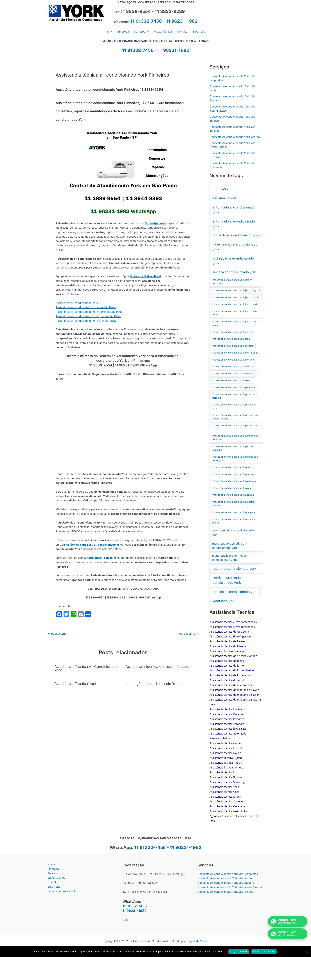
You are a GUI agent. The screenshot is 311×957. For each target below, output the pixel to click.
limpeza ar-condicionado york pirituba (233, 494)
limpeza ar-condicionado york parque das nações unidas (235, 417)
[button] (147, 31)
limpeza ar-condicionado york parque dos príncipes (235, 437)
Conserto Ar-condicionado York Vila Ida (234, 137)
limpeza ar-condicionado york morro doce (235, 352)
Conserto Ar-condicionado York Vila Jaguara (225, 882)
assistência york (225, 198)
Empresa (53, 869)
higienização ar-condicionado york (235, 246)
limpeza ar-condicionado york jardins (232, 332)
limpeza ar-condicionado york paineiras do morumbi (235, 396)
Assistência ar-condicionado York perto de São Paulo (89, 311)
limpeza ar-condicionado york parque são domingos (235, 458)
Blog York (54, 886)
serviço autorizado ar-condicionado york (229, 580)
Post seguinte (187, 633)
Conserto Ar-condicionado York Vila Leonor (225, 878)
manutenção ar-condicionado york (233, 533)
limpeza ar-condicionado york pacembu (234, 387)
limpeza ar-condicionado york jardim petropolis (232, 281)
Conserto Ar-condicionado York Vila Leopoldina (227, 874)
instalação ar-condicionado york (233, 260)
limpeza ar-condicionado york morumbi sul (235, 366)
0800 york (220, 189)
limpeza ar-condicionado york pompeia (233, 512)
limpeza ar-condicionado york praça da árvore (233, 521)
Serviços (53, 873)
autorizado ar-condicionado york (234, 223)
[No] (306, 951)
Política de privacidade (62, 891)
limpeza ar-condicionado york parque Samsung (232, 448)
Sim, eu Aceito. (239, 951)
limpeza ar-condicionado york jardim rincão (236, 297)
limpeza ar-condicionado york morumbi (233, 359)
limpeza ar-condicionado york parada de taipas (234, 406)
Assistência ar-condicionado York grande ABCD (86, 320)
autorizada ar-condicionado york (234, 209)
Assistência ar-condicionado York (77, 303)
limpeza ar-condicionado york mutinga (233, 373)
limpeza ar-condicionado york (234, 272)
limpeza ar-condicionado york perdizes (233, 474)
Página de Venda (197, 941)
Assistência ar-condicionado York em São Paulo (86, 307)
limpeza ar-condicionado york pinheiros (234, 480)
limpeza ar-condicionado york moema (232, 345)
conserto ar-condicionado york (236, 235)
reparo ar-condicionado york (234, 568)
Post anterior (58, 633)
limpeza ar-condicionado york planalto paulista (233, 503)
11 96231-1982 (181, 21)
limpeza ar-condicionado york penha (232, 467)
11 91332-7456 (146, 21)
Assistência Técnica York (102, 557)
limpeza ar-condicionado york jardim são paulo (234, 323)
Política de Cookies (264, 951)
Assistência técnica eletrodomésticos (157, 666)
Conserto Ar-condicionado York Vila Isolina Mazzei (229, 887)
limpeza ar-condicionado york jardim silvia (235, 304)
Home (51, 864)
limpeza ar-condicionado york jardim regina (236, 290)
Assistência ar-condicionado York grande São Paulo (88, 316)
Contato (53, 882)
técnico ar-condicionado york (235, 592)
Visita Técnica (56, 877)
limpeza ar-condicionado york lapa (231, 338)
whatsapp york (224, 601)
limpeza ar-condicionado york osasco (232, 380)
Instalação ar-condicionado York (152, 683)
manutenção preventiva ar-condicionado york (230, 557)
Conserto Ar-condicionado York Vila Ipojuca (225, 891)
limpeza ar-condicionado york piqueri (232, 487)
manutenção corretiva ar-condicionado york (229, 546)
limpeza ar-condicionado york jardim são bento (234, 313)
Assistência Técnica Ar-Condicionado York (86, 668)
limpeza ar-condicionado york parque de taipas (234, 427)
